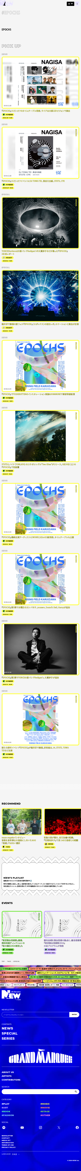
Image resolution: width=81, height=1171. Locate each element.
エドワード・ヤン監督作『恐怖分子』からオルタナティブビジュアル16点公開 (43, 969)
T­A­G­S (9, 961)
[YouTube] (22, 1128)
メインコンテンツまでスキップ (14, 3)
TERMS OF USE (8, 1145)
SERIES (8, 1038)
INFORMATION (8, 1143)
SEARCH (5, 1087)
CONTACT (6, 1138)
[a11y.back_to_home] (6, 3)
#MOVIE (45, 1108)
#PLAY (5, 1104)
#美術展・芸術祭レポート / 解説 (41, 985)
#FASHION (8, 1115)
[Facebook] (77, 1128)
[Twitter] (59, 1128)
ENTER (74, 1014)
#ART (5, 1108)
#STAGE (45, 1112)
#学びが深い (24, 985)
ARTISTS (6, 1076)
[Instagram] (40, 1128)
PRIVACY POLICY (9, 1147)
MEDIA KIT (6, 1140)
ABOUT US (8, 1072)
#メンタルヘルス (60, 985)
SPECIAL (10, 1033)
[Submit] (76, 1091)
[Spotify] (4, 1128)
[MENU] (77, 4)
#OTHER (45, 1115)
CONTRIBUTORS (11, 1080)
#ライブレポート (11, 985)
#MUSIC (45, 1104)
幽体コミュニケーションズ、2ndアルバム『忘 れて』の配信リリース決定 (52, 973)
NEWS (7, 1028)
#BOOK (6, 1112)
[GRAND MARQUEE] (40, 1056)
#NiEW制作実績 (74, 985)
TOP (3, 961)
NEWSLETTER (8, 1010)
